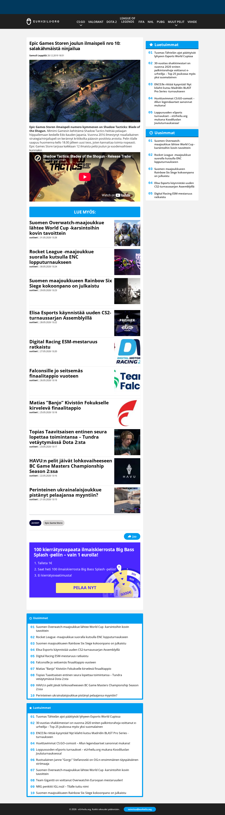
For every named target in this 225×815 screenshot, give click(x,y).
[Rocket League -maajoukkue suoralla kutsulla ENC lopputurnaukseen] (127, 262)
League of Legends (127, 20)
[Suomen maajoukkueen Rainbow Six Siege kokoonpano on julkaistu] (127, 291)
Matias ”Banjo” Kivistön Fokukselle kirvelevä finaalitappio (69, 405)
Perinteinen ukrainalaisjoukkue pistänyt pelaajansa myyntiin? (65, 492)
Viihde (192, 22)
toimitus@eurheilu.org (140, 809)
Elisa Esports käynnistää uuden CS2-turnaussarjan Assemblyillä (70, 315)
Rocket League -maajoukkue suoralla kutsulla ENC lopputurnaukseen (61, 256)
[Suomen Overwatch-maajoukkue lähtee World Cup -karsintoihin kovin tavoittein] (127, 233)
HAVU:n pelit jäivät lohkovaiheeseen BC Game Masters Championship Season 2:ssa (70, 465)
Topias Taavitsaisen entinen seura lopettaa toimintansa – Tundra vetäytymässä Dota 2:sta (68, 436)
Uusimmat (40, 618)
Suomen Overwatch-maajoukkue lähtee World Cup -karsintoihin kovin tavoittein (66, 227)
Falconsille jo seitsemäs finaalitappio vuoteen (56, 373)
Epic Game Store (53, 522)
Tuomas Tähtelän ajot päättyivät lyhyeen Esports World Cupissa (78, 716)
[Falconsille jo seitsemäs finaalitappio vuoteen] (127, 381)
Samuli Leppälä (38, 55)
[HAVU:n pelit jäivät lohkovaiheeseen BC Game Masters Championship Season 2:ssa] (127, 471)
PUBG (161, 22)
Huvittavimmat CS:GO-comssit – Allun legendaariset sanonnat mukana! (83, 743)
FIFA (141, 22)
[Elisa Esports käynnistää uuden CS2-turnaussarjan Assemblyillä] (127, 323)
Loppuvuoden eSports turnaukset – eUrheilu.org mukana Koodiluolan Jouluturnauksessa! (82, 751)
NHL (151, 22)
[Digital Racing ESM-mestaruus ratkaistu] (127, 352)
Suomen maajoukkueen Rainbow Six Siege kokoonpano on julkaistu (70, 283)
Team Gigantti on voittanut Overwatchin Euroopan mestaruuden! (79, 780)
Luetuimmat (42, 708)
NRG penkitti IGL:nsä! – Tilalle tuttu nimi (62, 786)
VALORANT (95, 22)
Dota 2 (112, 22)
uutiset (33, 237)
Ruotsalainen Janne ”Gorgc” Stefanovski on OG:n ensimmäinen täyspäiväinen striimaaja (87, 762)
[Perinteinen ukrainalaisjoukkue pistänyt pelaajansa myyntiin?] (127, 500)
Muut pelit (176, 22)
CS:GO (81, 22)
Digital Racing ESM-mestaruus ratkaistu (63, 344)
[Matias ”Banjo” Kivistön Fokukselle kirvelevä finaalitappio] (127, 413)
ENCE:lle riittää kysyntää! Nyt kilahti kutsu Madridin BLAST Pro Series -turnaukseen (82, 735)
